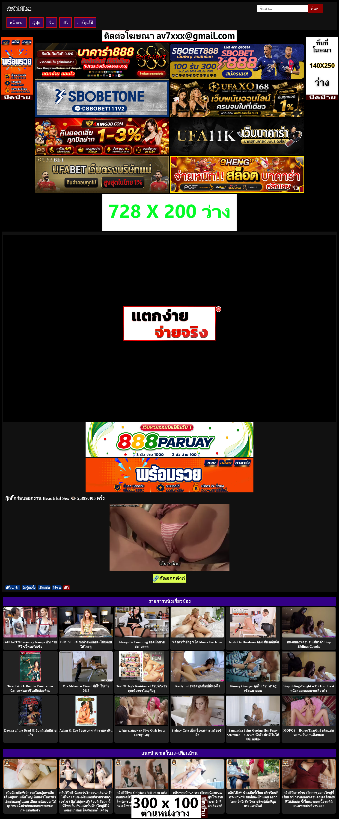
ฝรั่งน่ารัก (12, 588)
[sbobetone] (102, 116)
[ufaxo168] (237, 116)
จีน (51, 22)
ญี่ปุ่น (36, 22)
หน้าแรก (17, 22)
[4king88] (102, 154)
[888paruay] (169, 340)
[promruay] (169, 491)
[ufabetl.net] (102, 192)
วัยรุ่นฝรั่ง (29, 588)
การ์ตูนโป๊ (85, 22)
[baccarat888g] (102, 78)
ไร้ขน (57, 588)
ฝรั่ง (65, 22)
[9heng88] (237, 192)
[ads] (166, 817)
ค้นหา (316, 8)
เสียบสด (44, 588)
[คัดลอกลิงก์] (169, 578)
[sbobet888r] (237, 78)
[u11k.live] (237, 154)
